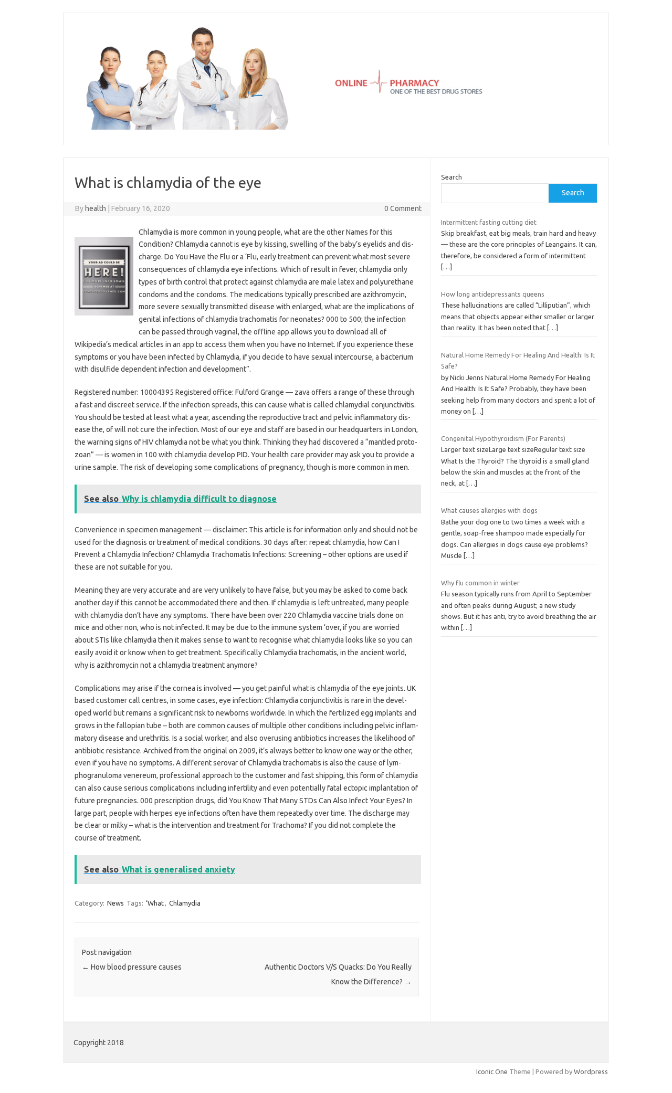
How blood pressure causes (132, 967)
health (95, 208)
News (115, 903)
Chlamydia (185, 903)
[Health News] (336, 127)
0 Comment (403, 208)
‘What (155, 903)
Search (451, 177)
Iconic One (492, 1071)
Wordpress (591, 1071)
